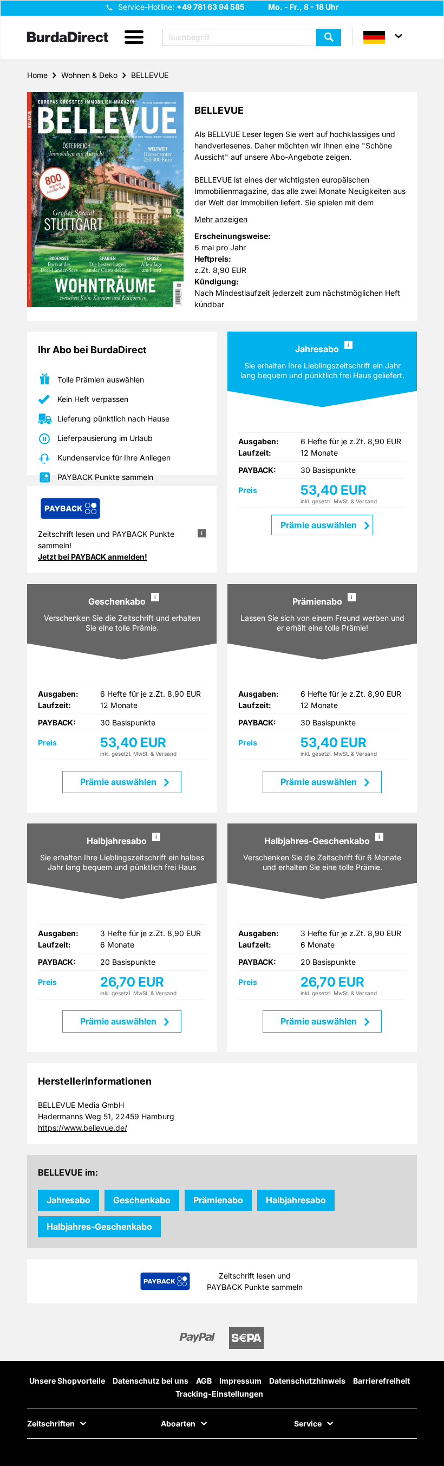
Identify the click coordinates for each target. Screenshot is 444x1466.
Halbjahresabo (296, 1200)
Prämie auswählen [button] (119, 781)
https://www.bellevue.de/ (82, 1127)
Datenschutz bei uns (150, 1380)
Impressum (240, 1380)
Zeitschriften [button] (51, 1424)
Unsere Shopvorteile (67, 1380)
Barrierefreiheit (381, 1380)
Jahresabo (68, 1200)
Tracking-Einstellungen (219, 1393)
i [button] (348, 344)
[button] (134, 37)
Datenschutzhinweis (307, 1380)
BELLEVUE (149, 75)
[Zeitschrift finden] (328, 37)
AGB (204, 1380)
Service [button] (308, 1424)
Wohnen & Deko (89, 75)
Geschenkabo (142, 1200)
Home (37, 75)
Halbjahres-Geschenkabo (99, 1226)
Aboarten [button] (178, 1424)
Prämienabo (218, 1200)
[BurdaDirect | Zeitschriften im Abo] (67, 38)
